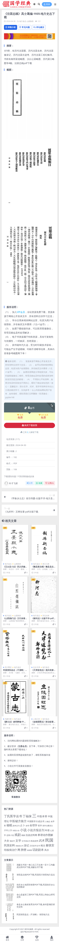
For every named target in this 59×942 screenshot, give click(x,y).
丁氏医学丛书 (13, 816)
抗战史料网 (31, 835)
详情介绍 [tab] (12, 27)
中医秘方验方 (18, 821)
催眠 (9, 825)
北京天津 (36, 667)
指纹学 (12, 841)
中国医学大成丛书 (35, 821)
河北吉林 (45, 615)
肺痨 (23, 850)
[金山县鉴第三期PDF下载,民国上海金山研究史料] (9, 897)
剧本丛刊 (16, 826)
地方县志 (22, 21)
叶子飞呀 (13, 483)
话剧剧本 (38, 850)
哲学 (40, 825)
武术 (42, 840)
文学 (18, 840)
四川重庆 (8, 667)
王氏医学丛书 (35, 846)
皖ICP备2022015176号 (30, 932)
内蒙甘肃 (8, 719)
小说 (23, 830)
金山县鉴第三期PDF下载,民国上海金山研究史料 (36, 895)
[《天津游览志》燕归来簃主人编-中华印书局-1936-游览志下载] (43, 646)
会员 (21, 415)
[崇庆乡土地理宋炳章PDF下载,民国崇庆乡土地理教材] (9, 887)
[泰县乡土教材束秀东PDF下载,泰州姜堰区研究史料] (9, 907)
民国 (49, 840)
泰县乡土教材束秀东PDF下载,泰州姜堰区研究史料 (36, 905)
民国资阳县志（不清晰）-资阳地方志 (14, 671)
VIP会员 (21, 312)
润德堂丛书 (19, 846)
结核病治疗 (10, 849)
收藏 (40, 483)
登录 (48, 4)
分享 (31, 483)
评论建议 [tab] (40, 27)
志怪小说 (10, 835)
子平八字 (8, 830)
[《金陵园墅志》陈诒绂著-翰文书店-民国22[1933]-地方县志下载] (43, 698)
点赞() (51, 483)
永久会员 (44, 415)
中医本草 (42, 816)
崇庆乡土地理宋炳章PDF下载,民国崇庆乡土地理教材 (36, 885)
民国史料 (9, 845)
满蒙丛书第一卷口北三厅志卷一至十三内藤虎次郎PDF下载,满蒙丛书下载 (36, 866)
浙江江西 (45, 564)
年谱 (47, 830)
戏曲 (23, 835)
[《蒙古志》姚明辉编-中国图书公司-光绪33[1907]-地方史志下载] (15, 698)
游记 (26, 845)
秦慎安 (50, 845)
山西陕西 (30, 21)
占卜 (22, 825)
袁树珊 (29, 850)
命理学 (33, 825)
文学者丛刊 (26, 841)
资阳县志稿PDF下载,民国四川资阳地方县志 (36, 874)
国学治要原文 (48, 826)
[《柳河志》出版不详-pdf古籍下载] (43, 595)
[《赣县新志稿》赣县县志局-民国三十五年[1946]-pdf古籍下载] (43, 543)
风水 (46, 849)
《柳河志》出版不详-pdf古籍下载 (44, 619)
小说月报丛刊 (35, 830)
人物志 (47, 821)
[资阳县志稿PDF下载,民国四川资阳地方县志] (9, 877)
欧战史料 (34, 841)
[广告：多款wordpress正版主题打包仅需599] (29, 37)
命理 (27, 826)
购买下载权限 (30, 425)
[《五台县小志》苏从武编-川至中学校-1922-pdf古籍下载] (15, 543)
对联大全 (16, 830)
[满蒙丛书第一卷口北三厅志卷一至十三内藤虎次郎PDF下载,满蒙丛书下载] (9, 867)
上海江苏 (36, 719)
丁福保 (27, 816)
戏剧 (17, 835)
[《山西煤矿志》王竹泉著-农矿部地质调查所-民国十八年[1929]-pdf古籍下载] (15, 595)
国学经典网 (28, 929)
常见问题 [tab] (26, 27)
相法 (43, 845)
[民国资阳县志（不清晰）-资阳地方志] (15, 646)
